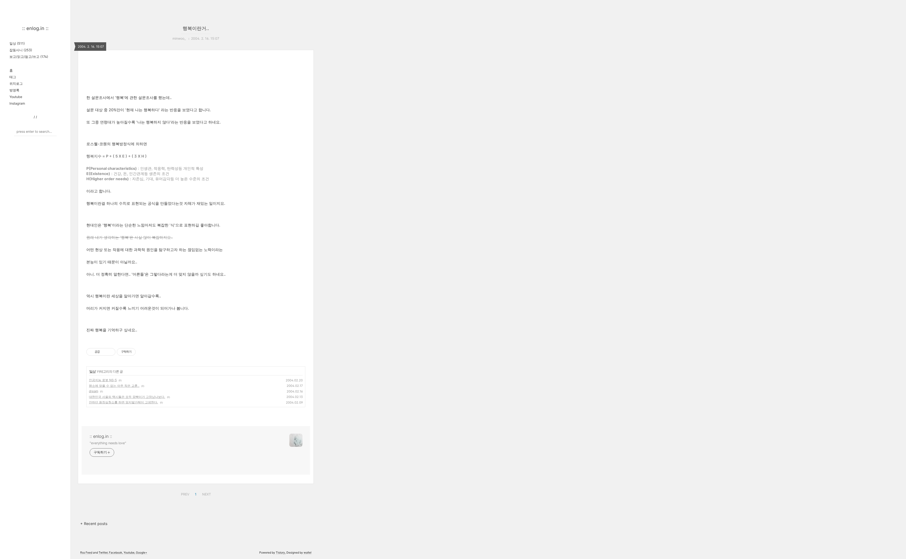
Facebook (115, 552)
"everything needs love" (108, 443)
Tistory (280, 552)
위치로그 (16, 83)
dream (93, 391)
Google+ (141, 552)
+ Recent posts (93, 523)
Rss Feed (86, 552)
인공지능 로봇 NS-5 (103, 380)
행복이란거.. (196, 28)
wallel (307, 552)
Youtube (15, 97)
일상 (17, 43)
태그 (12, 77)
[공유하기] (104, 351)
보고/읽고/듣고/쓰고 (28, 57)
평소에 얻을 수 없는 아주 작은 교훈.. (114, 386)
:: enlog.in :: (35, 28)
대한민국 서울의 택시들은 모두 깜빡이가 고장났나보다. (127, 397)
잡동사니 (20, 50)
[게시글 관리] (110, 351)
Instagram (17, 103)
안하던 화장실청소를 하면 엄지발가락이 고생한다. (123, 402)
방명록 (14, 90)
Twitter (103, 552)
